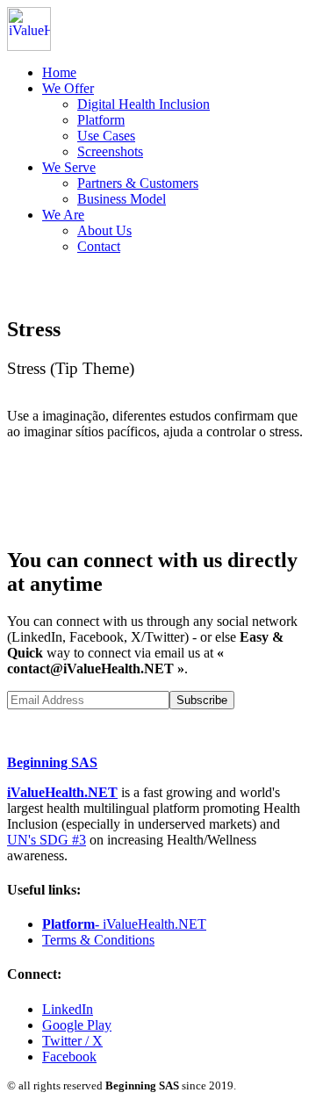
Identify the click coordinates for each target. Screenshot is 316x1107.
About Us (104, 230)
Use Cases (106, 135)
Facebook (69, 1056)
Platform (101, 119)
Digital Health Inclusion (143, 104)
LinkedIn (67, 1009)
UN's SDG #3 (46, 839)
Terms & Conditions (98, 939)
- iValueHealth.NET (124, 924)
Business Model (121, 198)
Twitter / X (72, 1040)
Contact (98, 246)
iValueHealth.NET (62, 792)
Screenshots (110, 151)
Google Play (76, 1024)
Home (59, 72)
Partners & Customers (137, 183)
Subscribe (201, 700)
